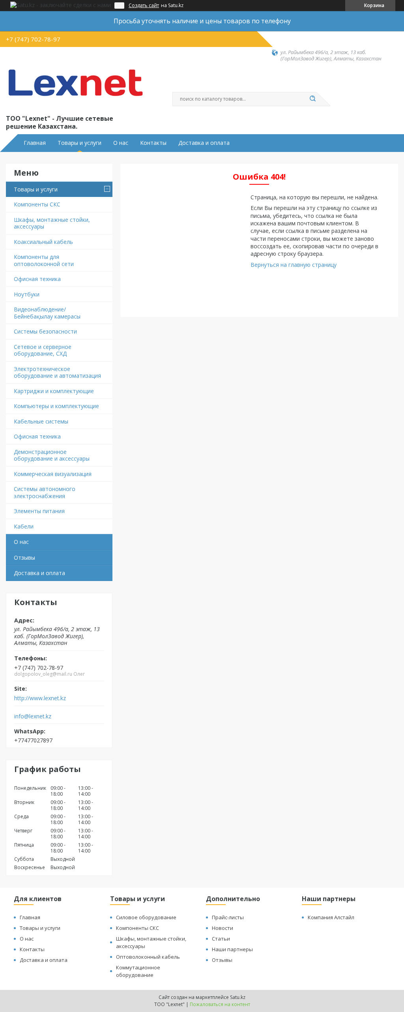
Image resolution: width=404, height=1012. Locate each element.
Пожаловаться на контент (220, 1004)
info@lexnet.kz (32, 716)
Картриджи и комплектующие (54, 391)
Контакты (153, 143)
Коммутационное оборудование (138, 971)
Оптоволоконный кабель (148, 956)
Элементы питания (39, 511)
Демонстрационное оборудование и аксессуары (52, 455)
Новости (222, 927)
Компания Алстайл (331, 917)
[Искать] (312, 99)
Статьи (221, 938)
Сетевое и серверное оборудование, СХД (42, 350)
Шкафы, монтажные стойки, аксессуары (52, 223)
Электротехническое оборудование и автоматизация (57, 372)
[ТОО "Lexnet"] (75, 87)
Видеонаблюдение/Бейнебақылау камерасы (47, 312)
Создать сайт (144, 5)
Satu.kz (237, 997)
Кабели (24, 526)
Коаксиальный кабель (43, 242)
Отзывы (24, 557)
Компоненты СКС (37, 204)
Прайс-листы (228, 917)
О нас (120, 143)
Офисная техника (37, 279)
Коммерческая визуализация (53, 474)
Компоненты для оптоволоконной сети (44, 260)
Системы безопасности (45, 331)
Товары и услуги (79, 143)
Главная (35, 143)
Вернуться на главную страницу (294, 264)
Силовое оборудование (146, 917)
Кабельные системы (41, 421)
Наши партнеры (232, 949)
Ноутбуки (26, 294)
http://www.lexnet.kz (40, 698)
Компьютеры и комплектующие (56, 406)
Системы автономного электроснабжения (44, 492)
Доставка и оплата (204, 143)
